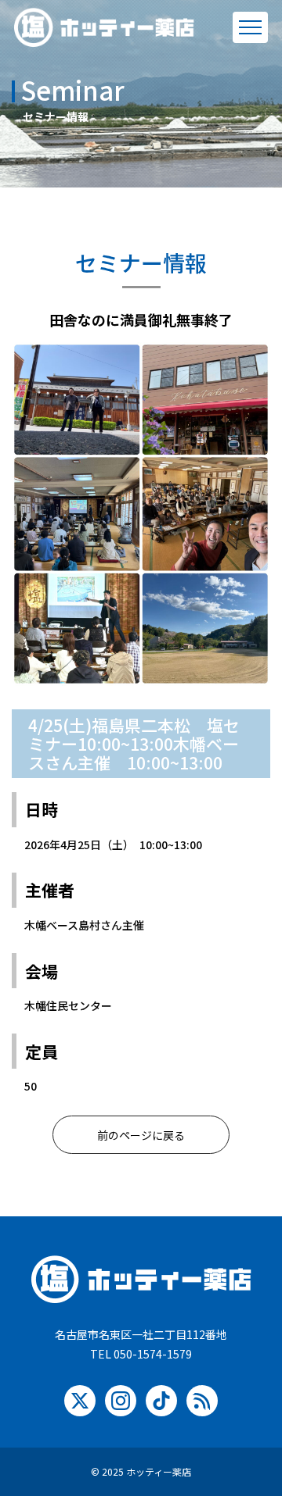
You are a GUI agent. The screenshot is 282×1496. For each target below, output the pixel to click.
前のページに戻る (141, 1135)
